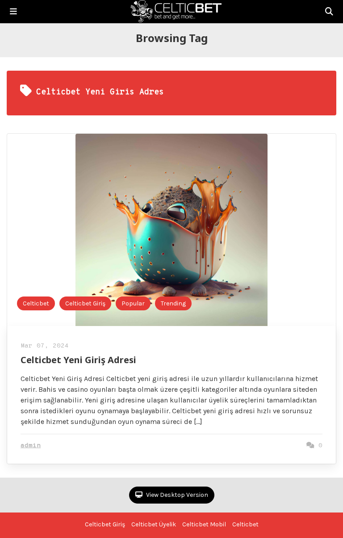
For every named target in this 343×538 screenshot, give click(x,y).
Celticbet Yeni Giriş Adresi (78, 360)
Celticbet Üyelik (153, 524)
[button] (13, 11)
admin (31, 445)
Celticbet (36, 303)
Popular (133, 303)
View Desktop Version (176, 495)
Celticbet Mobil (204, 524)
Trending (173, 303)
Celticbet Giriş (85, 303)
